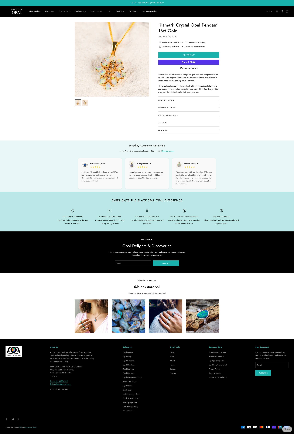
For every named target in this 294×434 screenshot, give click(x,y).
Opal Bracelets (96, 11)
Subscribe (166, 263)
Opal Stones (127, 385)
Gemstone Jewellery (149, 11)
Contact (173, 369)
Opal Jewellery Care (216, 360)
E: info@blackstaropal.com (60, 384)
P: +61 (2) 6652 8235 (59, 381)
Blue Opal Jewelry (130, 402)
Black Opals (127, 390)
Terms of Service (215, 373)
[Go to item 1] (78, 102)
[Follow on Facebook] (7, 419)
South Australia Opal (131, 398)
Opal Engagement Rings (132, 377)
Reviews (173, 365)
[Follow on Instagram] (12, 419)
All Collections (128, 410)
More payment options (189, 68)
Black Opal (120, 11)
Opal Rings (49, 11)
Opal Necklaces (129, 365)
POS (20, 427)
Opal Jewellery (35, 11)
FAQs (172, 352)
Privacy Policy (214, 369)
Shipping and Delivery (217, 352)
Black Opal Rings (129, 381)
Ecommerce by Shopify (30, 427)
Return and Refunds (216, 356)
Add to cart (189, 55)
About (172, 360)
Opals (109, 11)
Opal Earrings (80, 11)
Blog (172, 356)
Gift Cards (133, 11)
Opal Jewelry (128, 352)
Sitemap (173, 373)
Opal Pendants (64, 11)
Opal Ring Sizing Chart (218, 365)
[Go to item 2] (85, 102)
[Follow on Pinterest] (18, 419)
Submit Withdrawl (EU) (218, 377)
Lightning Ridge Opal (131, 394)
